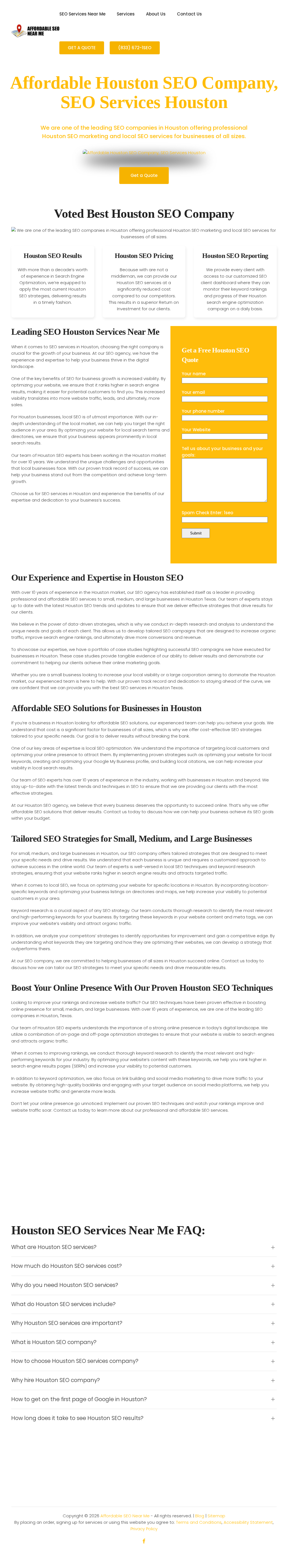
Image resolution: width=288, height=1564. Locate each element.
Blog (199, 1516)
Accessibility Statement (248, 1522)
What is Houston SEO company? (53, 1342)
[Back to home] (35, 31)
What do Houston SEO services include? (63, 1304)
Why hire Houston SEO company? (55, 1380)
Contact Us (189, 14)
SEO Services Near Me (82, 14)
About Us (156, 14)
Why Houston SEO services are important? (66, 1323)
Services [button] (126, 14)
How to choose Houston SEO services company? (74, 1361)
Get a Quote (144, 175)
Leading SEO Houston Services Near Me (85, 332)
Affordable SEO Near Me (125, 1516)
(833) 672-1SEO (134, 48)
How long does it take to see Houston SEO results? (77, 1418)
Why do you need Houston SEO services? (64, 1285)
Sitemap (216, 1516)
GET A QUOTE (82, 48)
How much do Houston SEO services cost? (66, 1266)
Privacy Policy (144, 1529)
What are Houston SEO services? (53, 1247)
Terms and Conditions (199, 1522)
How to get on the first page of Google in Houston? (79, 1399)
